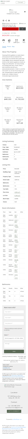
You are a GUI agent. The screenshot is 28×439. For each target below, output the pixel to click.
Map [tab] (13, 46)
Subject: (6, 335)
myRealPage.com (17, 419)
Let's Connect (14, 411)
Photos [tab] (9, 46)
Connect (20, 2)
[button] (14, 411)
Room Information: (8, 208)
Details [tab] (4, 46)
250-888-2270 (6, 368)
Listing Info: (6, 165)
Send (14, 351)
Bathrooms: (6, 284)
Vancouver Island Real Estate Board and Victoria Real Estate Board (13, 376)
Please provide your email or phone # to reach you (13, 329)
